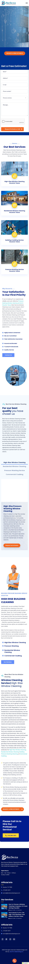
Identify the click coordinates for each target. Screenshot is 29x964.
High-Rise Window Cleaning (17, 750)
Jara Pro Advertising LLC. (17, 951)
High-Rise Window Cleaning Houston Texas (14, 182)
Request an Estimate (11, 545)
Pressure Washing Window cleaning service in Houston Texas (12, 303)
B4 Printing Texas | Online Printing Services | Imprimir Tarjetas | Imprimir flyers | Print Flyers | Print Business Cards (14, 956)
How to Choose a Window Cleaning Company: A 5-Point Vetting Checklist (18, 906)
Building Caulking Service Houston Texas (14, 241)
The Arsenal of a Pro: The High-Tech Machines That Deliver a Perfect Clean (17, 914)
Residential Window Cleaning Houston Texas (14, 211)
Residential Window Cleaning (10, 752)
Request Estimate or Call (12, 129)
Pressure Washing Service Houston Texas (14, 270)
